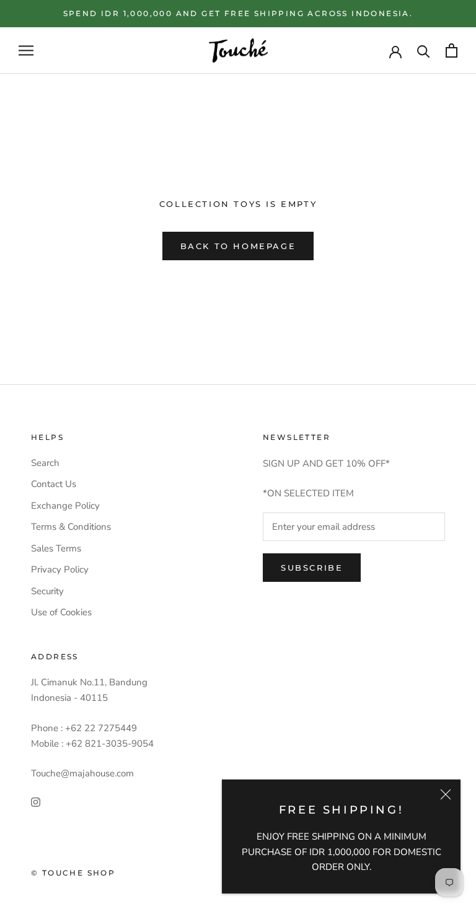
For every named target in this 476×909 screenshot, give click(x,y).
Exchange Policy (65, 505)
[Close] (445, 794)
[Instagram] (35, 801)
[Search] (423, 50)
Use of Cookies (61, 612)
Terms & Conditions (71, 526)
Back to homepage (238, 246)
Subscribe (312, 568)
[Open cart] (451, 50)
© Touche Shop (73, 872)
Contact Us (53, 484)
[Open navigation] (26, 50)
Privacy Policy (60, 569)
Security (47, 591)
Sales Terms (56, 548)
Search (45, 463)
